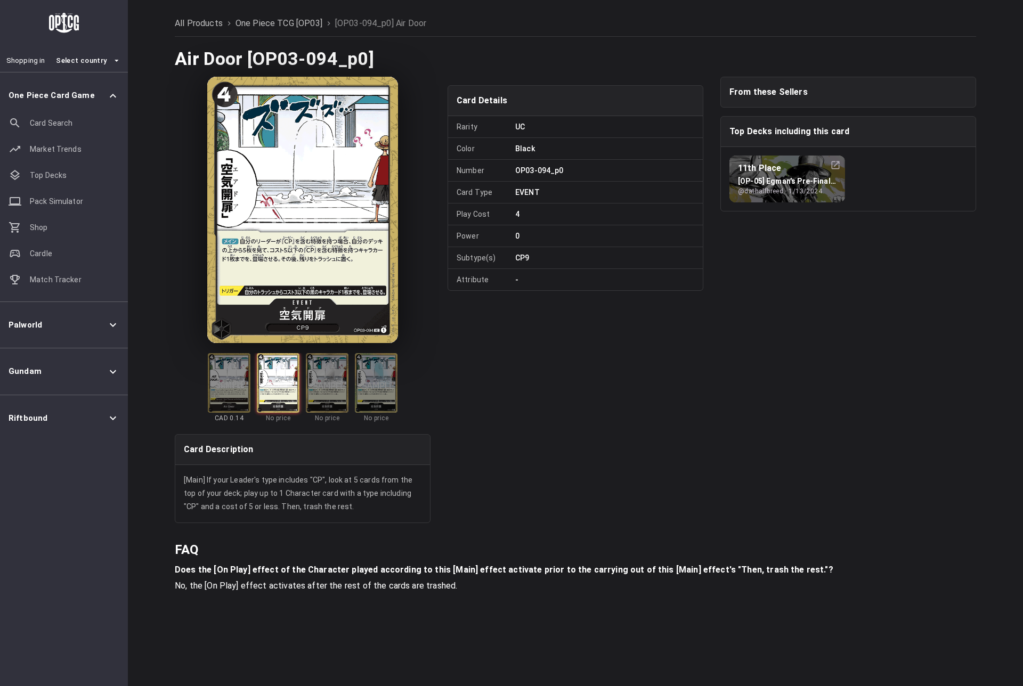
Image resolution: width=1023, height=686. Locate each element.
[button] (64, 95)
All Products (199, 23)
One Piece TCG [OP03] (279, 23)
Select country (81, 60)
